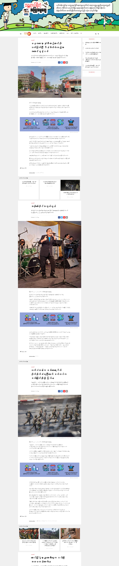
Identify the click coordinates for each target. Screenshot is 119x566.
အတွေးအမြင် (45, 33)
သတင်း (34, 33)
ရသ (67, 33)
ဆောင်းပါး (39, 33)
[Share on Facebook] (59, 62)
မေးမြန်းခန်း (61, 33)
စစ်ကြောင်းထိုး (37, 521)
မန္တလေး (37, 172)
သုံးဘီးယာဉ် (42, 172)
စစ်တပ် (49, 521)
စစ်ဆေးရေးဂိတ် (44, 521)
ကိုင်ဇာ (36, 356)
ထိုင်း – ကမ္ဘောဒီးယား (74, 33)
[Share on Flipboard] (64, 62)
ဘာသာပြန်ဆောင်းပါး (54, 33)
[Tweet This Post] (62, 62)
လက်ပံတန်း (53, 521)
